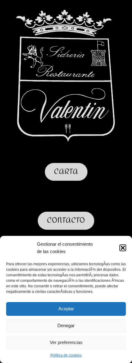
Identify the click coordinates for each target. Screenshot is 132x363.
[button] (123, 248)
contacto (66, 220)
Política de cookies (66, 355)
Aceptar (66, 308)
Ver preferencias (66, 342)
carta (66, 171)
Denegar (66, 325)
